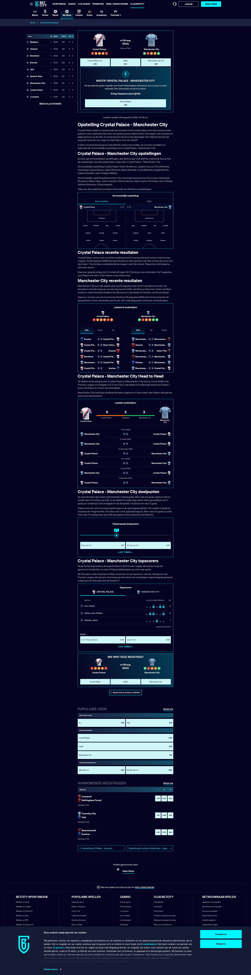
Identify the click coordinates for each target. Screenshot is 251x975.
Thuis (99, 330)
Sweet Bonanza (78, 902)
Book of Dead (77, 924)
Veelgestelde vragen (210, 924)
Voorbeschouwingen (49, 22)
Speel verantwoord (117, 3)
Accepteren (221, 934)
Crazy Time (76, 911)
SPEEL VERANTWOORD (144, 887)
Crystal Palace (105, 592)
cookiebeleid (149, 944)
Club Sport (158, 906)
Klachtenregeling (208, 920)
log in (188, 4)
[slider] (116, 535)
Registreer (211, 4)
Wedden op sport (22, 902)
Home (32, 22)
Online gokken (125, 906)
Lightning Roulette (79, 915)
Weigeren (221, 944)
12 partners (59, 947)
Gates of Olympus (79, 906)
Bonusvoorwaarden (209, 911)
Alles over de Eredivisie (163, 924)
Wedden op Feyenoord (24, 924)
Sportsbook (59, 3)
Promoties (98, 3)
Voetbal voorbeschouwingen (165, 915)
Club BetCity (137, 3)
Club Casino (158, 911)
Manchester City (150, 592)
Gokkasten (124, 924)
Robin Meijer (128, 871)
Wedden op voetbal (23, 906)
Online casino (125, 902)
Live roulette (125, 915)
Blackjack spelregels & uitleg (165, 920)
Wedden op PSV (22, 920)
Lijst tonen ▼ (125, 552)
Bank (149, 201)
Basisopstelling (101, 201)
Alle (87, 330)
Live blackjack (125, 920)
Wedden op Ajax (22, 915)
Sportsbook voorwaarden (212, 906)
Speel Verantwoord (209, 915)
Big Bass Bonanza (79, 920)
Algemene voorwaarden (211, 902)
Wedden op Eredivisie (24, 911)
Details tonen (50, 969)
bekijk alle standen (50, 103)
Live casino (84, 3)
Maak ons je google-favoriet (126, 692)
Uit (113, 330)
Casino (72, 3)
